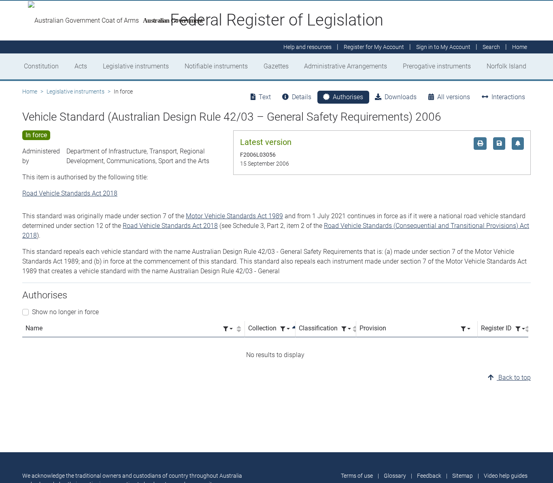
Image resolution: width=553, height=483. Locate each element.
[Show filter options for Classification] (346, 329)
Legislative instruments (136, 66)
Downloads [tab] (401, 97)
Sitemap (462, 475)
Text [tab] (265, 97)
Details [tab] (301, 97)
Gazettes (276, 66)
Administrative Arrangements (345, 66)
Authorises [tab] (348, 97)
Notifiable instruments (216, 66)
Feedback (429, 475)
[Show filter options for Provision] (465, 329)
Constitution (41, 66)
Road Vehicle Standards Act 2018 (69, 193)
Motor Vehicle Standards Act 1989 (234, 216)
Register (374, 47)
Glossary (395, 475)
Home (29, 91)
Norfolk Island (506, 66)
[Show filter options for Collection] (285, 329)
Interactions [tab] (508, 97)
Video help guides (505, 475)
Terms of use (357, 475)
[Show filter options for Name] (227, 329)
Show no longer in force (65, 312)
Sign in (443, 47)
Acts (80, 66)
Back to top (514, 377)
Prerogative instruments (437, 66)
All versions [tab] (453, 97)
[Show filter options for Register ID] (520, 329)
